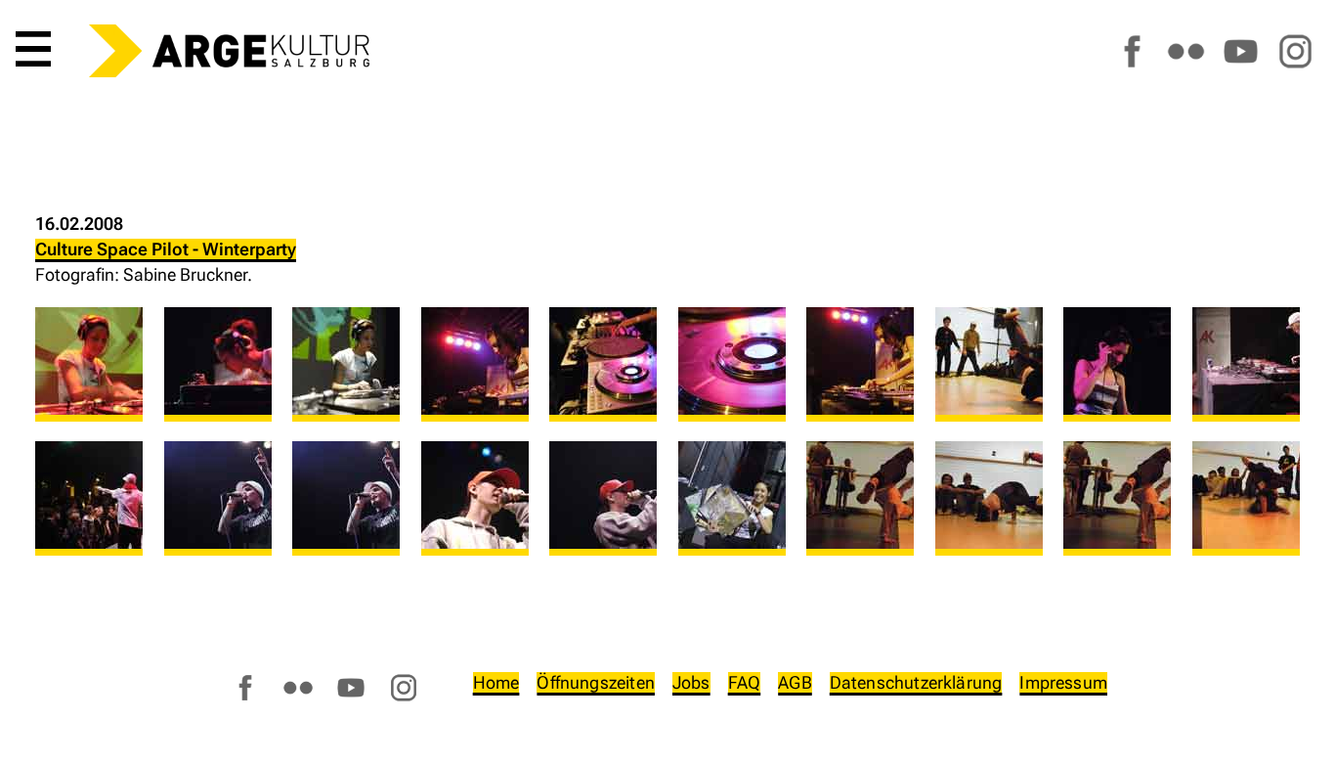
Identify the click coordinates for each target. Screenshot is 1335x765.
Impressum (1063, 682)
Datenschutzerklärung (916, 682)
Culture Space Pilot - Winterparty (165, 249)
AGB (795, 682)
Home (496, 682)
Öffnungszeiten (596, 682)
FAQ (744, 682)
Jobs (691, 682)
